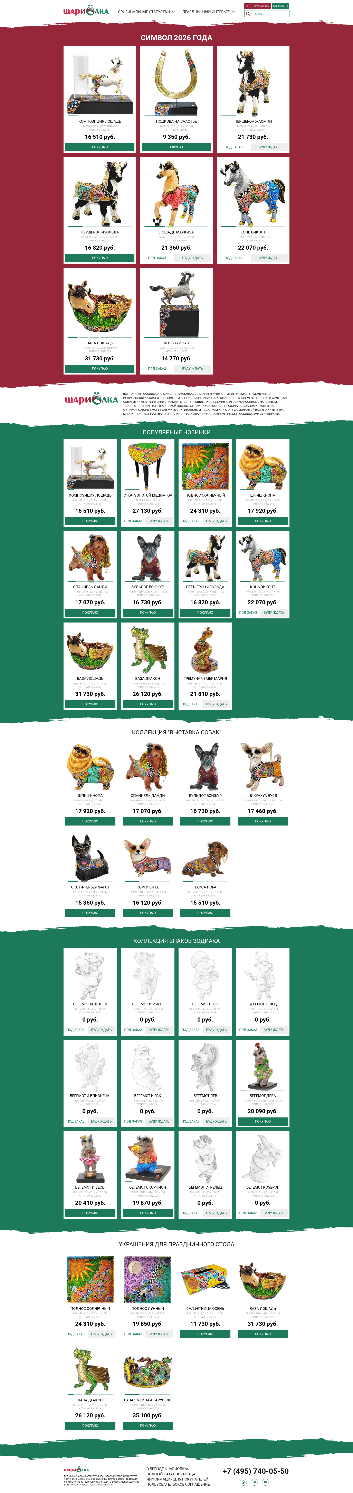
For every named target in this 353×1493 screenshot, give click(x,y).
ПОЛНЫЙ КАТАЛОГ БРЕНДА (170, 1474)
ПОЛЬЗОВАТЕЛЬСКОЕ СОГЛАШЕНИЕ (178, 1484)
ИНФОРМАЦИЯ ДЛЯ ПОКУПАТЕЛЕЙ (177, 1479)
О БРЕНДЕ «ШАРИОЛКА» (167, 1469)
